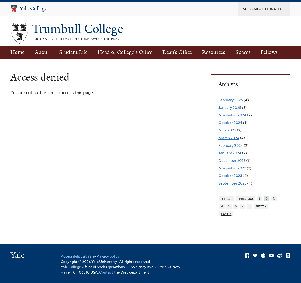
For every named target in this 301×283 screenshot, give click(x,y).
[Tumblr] (288, 255)
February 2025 (230, 100)
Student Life (73, 52)
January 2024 (229, 153)
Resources (213, 52)
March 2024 (228, 138)
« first (226, 199)
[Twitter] (255, 255)
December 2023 (232, 160)
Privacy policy (108, 256)
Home (17, 52)
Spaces (242, 52)
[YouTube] (271, 255)
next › (261, 206)
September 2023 (232, 183)
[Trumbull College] (19, 39)
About (42, 52)
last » (226, 214)
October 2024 (230, 122)
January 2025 (229, 107)
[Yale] (18, 255)
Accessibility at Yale (78, 256)
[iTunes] (263, 255)
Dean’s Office (177, 52)
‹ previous (245, 199)
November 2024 (232, 115)
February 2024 (230, 145)
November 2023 (232, 168)
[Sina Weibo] (279, 255)
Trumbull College (79, 29)
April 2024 (227, 130)
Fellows (269, 52)
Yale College (33, 8)
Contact (106, 272)
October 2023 (230, 175)
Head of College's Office (125, 52)
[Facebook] (247, 255)
